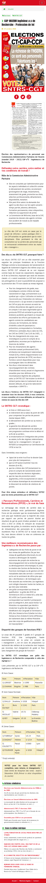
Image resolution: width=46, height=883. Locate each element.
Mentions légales (25, 881)
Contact (36, 881)
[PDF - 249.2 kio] (27, 126)
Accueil (14, 881)
